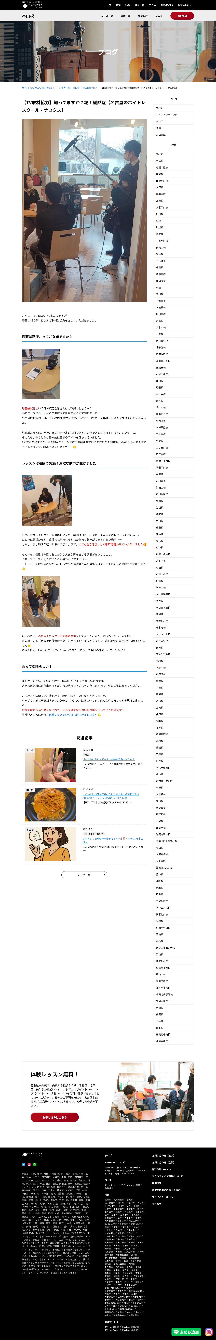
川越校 (159, 227)
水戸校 (159, 187)
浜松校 (159, 741)
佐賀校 (159, 1014)
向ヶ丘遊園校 (163, 594)
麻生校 (159, 160)
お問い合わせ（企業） (164, 1162)
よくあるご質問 (112, 1173)
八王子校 (161, 560)
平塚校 (159, 687)
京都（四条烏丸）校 (166, 841)
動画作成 (161, 134)
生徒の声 (143, 15)
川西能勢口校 (163, 927)
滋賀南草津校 (163, 834)
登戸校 (159, 600)
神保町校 (161, 300)
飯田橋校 (161, 314)
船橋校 (159, 267)
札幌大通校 (162, 167)
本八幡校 (161, 260)
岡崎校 (159, 754)
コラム (152, 5)
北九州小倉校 (163, 987)
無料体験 (182, 15)
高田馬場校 (162, 494)
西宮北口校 (162, 914)
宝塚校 (159, 921)
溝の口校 (161, 587)
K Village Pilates (112, 1330)
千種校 (159, 787)
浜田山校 (161, 487)
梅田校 (159, 847)
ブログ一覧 (83, 875)
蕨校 (158, 220)
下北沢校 (161, 434)
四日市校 (161, 827)
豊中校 (159, 874)
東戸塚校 (161, 674)
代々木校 (161, 407)
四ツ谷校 (161, 454)
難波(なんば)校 (164, 867)
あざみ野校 (162, 640)
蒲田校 (159, 380)
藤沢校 (159, 680)
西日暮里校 (162, 340)
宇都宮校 (161, 194)
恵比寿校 (161, 394)
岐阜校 (159, 727)
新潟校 (159, 694)
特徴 (118, 5)
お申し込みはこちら (55, 1117)
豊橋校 (159, 747)
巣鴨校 (159, 500)
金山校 (159, 774)
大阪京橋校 (162, 854)
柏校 (158, 287)
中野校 (159, 474)
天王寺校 (161, 861)
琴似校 (159, 174)
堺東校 (159, 894)
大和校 (159, 661)
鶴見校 (159, 647)
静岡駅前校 (162, 734)
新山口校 (161, 974)
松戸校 (159, 254)
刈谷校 (159, 761)
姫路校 (159, 934)
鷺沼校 (159, 614)
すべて (159, 108)
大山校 (159, 520)
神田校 (159, 294)
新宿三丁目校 (163, 460)
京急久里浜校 (163, 654)
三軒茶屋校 (162, 427)
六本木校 (161, 327)
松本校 (159, 721)
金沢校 (159, 707)
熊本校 (159, 1027)
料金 (127, 5)
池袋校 (159, 507)
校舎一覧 (139, 5)
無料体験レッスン (161, 1169)
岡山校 (159, 954)
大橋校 (159, 1007)
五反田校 (161, 367)
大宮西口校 (162, 207)
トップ (107, 5)
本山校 (28, 16)
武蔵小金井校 (163, 554)
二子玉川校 (162, 447)
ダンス (159, 121)
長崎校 (159, 1021)
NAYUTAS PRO (128, 1173)
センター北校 (163, 634)
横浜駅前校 (162, 621)
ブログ (159, 15)
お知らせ (109, 1170)
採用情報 (156, 1183)
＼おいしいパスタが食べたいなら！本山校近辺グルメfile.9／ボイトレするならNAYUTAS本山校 (111, 795)
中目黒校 (161, 420)
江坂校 (159, 881)
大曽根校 (161, 794)
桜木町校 (161, 627)
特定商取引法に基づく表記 (166, 1190)
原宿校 (159, 387)
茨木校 (159, 887)
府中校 (159, 547)
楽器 (158, 128)
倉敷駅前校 (162, 961)
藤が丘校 (161, 807)
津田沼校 (161, 280)
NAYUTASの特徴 (112, 1167)
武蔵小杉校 (162, 574)
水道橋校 (161, 307)
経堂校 (159, 440)
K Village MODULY (130, 1330)
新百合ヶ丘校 (163, 607)
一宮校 (159, 821)
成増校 (159, 527)
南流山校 (161, 247)
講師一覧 (125, 15)
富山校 (159, 701)
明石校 (159, 941)
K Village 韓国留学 (130, 1326)
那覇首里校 (162, 1041)
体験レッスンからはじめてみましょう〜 (73, 715)
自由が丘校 (162, 414)
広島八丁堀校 (163, 967)
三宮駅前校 (162, 901)
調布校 (159, 541)
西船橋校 (161, 274)
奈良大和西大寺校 (165, 947)
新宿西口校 (162, 467)
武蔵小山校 (162, 374)
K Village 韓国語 (112, 1326)
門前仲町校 (162, 354)
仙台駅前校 (162, 180)
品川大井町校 (163, 360)
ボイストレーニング (166, 114)
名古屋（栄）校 (164, 781)
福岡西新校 (162, 1001)
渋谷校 (159, 400)
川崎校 (159, 581)
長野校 (159, 714)
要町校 (159, 514)
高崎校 (159, 200)
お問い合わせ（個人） (164, 1155)
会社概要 (156, 1204)
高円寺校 (161, 480)
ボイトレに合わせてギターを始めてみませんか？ (109, 759)
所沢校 (159, 234)
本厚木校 (161, 667)
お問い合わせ (185, 5)
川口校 (159, 214)
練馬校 (159, 534)
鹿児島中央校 (163, 1034)
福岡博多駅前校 (164, 994)
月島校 (159, 320)
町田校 (159, 567)
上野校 (159, 334)
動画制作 (109, 1188)
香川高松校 (162, 981)
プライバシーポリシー (164, 1197)
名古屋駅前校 (163, 767)
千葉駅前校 (162, 240)
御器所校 (161, 814)
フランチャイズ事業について (167, 1176)
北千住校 (161, 347)
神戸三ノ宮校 (163, 907)
